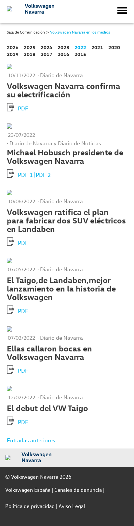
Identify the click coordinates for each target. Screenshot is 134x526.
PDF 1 (25, 174)
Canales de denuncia (78, 489)
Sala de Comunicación (26, 32)
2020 (114, 47)
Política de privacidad (30, 506)
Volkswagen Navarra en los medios (80, 32)
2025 (29, 47)
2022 (80, 47)
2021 (97, 47)
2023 (63, 47)
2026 (13, 47)
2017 (46, 54)
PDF (23, 108)
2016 (63, 54)
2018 (29, 54)
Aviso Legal (72, 506)
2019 (13, 54)
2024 (46, 47)
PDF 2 (43, 174)
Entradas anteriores (31, 440)
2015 (80, 54)
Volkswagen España (27, 489)
